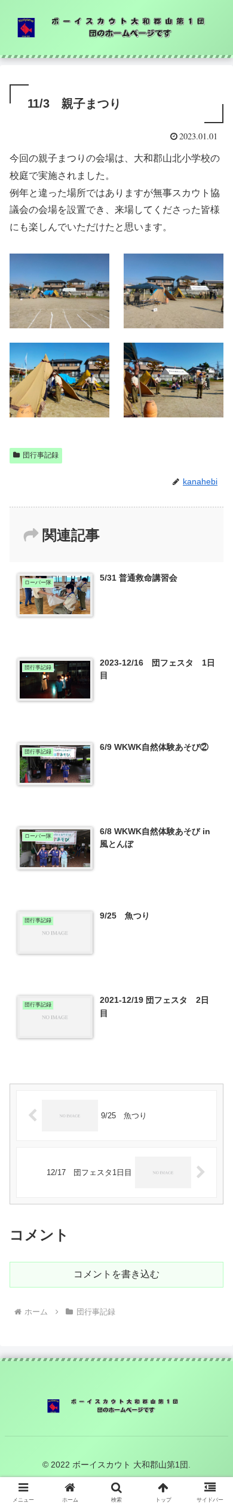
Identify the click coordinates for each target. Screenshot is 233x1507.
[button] (209, 1432)
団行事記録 (41, 455)
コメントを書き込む (116, 1274)
